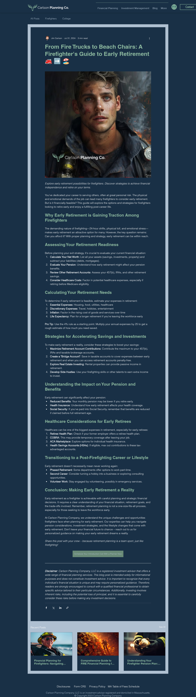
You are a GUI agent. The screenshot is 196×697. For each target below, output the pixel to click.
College (66, 18)
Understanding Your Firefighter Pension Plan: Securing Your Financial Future (142, 662)
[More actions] (149, 38)
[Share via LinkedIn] (60, 607)
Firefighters (51, 18)
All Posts (35, 18)
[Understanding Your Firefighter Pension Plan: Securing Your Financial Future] (144, 644)
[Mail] (174, 7)
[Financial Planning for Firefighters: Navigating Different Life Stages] (51, 644)
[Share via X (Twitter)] (53, 607)
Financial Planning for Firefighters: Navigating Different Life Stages (48, 662)
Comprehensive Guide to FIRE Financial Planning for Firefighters (97, 662)
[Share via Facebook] (46, 607)
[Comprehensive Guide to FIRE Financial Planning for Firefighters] (98, 644)
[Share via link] (67, 607)
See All (162, 627)
